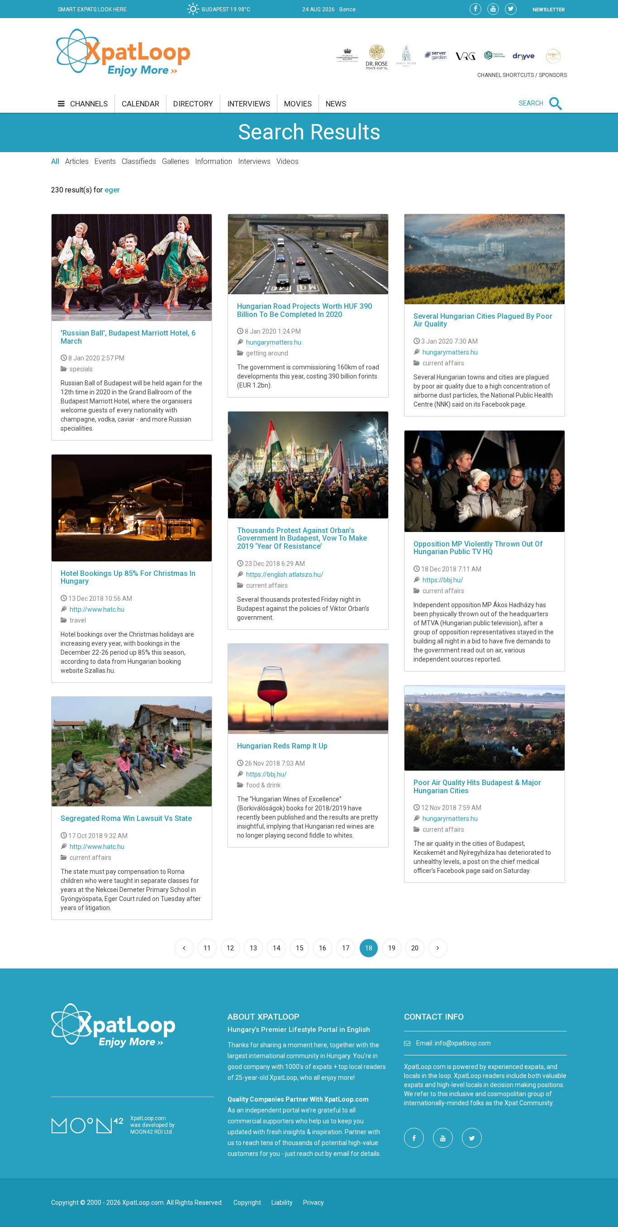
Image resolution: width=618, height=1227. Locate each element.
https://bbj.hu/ (443, 580)
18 (371, 948)
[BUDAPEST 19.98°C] (221, 16)
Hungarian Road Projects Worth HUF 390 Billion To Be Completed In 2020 (304, 310)
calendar (140, 103)
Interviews (254, 161)
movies (298, 103)
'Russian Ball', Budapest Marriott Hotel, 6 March (128, 337)
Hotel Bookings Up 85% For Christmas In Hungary (128, 577)
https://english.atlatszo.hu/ (284, 574)
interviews (248, 103)
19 (391, 948)
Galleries (175, 161)
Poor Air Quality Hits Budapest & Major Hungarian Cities (477, 786)
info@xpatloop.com (463, 1043)
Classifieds (139, 161)
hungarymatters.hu (273, 342)
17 (345, 948)
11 (207, 948)
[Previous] (184, 948)
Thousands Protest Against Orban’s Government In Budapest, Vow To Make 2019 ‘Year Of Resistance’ (302, 538)
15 (299, 948)
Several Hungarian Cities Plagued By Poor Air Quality (483, 320)
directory (193, 103)
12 (230, 948)
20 (414, 948)
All (55, 161)
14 (276, 948)
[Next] (438, 948)
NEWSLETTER (548, 10)
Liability (282, 1202)
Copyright (247, 1202)
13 (253, 948)
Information (213, 161)
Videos (287, 161)
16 (322, 948)
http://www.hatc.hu (97, 609)
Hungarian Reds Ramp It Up (282, 746)
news (336, 103)
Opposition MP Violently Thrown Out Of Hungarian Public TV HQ (478, 548)
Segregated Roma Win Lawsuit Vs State (126, 818)
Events (105, 161)
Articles (77, 161)
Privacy (313, 1202)
